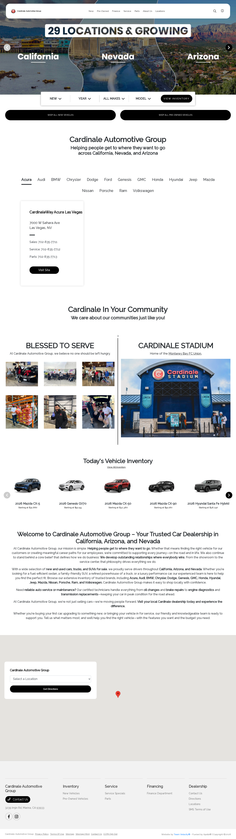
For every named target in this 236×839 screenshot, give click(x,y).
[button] (118, 694)
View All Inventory (116, 467)
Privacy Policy (42, 834)
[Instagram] (16, 816)
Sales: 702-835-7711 (43, 242)
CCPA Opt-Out (110, 834)
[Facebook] (9, 816)
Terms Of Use (57, 834)
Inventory (71, 786)
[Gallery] (118, 47)
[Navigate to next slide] (233, 47)
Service (111, 786)
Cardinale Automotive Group (19, 834)
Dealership (198, 786)
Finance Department (159, 793)
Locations (194, 804)
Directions (195, 798)
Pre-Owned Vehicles (75, 798)
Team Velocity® (182, 834)
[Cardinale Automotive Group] (26, 11)
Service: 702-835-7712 (45, 249)
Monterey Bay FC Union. (185, 353)
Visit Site (44, 270)
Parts (108, 798)
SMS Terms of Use (200, 809)
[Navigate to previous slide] (3, 47)
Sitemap (70, 834)
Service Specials (115, 793)
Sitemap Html (83, 834)
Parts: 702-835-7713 (43, 256)
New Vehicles (71, 793)
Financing (155, 786)
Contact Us (20, 799)
